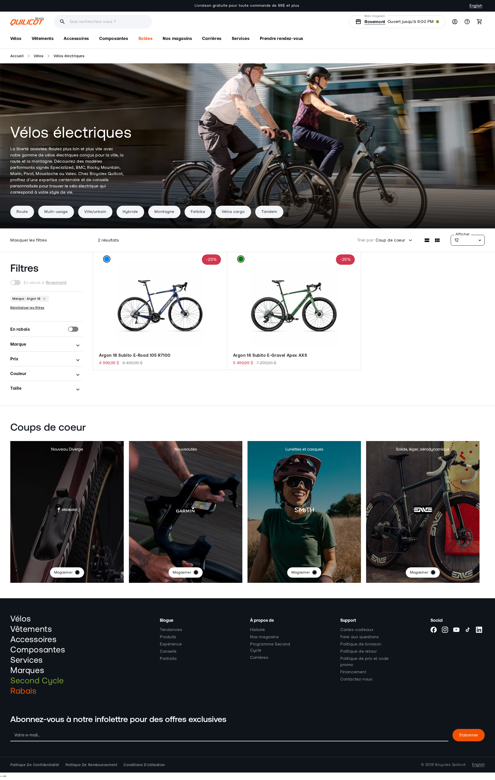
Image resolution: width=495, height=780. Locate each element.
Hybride (130, 212)
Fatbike (198, 212)
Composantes (37, 650)
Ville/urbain (95, 212)
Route (22, 212)
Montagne (164, 212)
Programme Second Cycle (270, 647)
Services (26, 660)
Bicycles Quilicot (450, 765)
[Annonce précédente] (155, 5)
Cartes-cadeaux (356, 630)
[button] (15, 38)
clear (178, 22)
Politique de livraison (360, 644)
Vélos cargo (233, 212)
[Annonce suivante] (339, 5)
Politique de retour (358, 651)
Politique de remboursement (91, 765)
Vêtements (31, 629)
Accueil (16, 56)
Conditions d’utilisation (144, 765)
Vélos (38, 56)
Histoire (257, 630)
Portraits (168, 659)
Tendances (171, 630)
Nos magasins (264, 637)
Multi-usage (56, 212)
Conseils (168, 651)
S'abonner (468, 735)
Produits (168, 637)
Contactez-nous (356, 679)
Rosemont (375, 21)
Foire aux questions (359, 637)
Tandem (269, 212)
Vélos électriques (69, 56)
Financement (353, 672)
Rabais (23, 691)
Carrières (259, 657)
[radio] (106, 258)
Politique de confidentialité (34, 765)
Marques (27, 670)
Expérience (171, 644)
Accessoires (33, 639)
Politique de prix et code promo (364, 662)
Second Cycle (37, 681)
